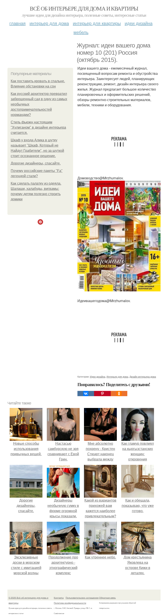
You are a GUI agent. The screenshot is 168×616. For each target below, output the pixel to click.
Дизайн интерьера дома (143, 376)
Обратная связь (107, 597)
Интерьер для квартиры (97, 23)
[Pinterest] (102, 393)
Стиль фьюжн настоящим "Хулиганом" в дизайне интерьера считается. (38, 127)
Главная (17, 23)
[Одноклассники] (119, 393)
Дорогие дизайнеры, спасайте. (36, 163)
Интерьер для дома (49, 23)
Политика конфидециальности (70, 602)
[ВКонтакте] (85, 393)
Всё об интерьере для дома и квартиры (84, 8)
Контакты (59, 597)
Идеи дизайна (138, 23)
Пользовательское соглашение (82, 597)
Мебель (81, 32)
